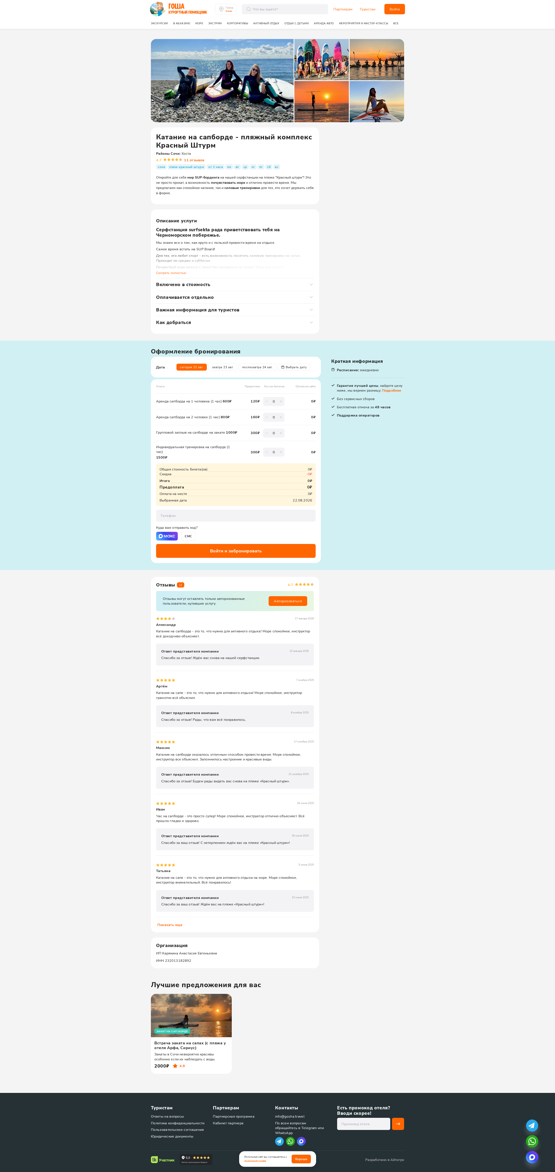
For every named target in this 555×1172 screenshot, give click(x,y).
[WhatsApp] (290, 1141)
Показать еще (169, 924)
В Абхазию (181, 23)
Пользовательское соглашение (177, 1129)
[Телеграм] (279, 1141)
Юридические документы (172, 1136)
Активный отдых (266, 23)
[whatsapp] (532, 1141)
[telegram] (532, 1125)
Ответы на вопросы (167, 1116)
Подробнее (391, 390)
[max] (301, 1141)
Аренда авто (324, 23)
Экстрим (215, 23)
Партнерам (343, 9)
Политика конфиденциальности (178, 1123)
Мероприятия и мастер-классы (363, 23)
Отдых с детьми (296, 23)
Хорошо (301, 1159)
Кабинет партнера (228, 1123)
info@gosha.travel (290, 1116)
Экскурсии (159, 23)
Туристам (368, 9)
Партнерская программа (234, 1116)
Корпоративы (237, 23)
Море (199, 23)
